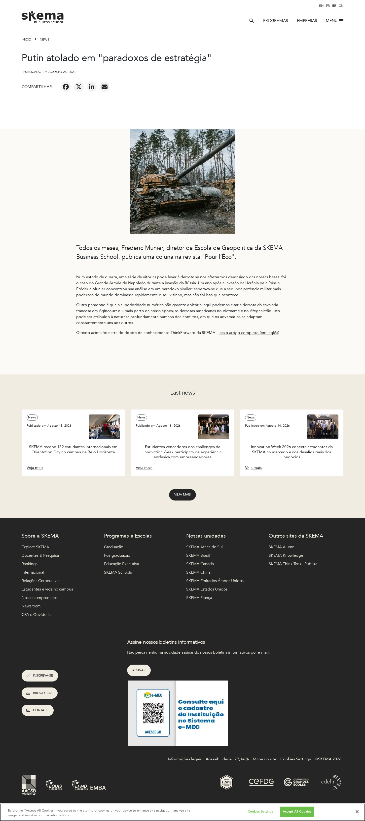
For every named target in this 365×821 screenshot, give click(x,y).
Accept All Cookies (297, 811)
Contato (40, 710)
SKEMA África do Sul (204, 547)
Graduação (113, 547)
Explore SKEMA (35, 547)
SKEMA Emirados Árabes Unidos (215, 581)
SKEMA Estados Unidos (206, 589)
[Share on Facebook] (66, 87)
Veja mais (182, 494)
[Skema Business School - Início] (43, 18)
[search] (251, 20)
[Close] (357, 811)
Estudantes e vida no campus (47, 589)
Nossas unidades (206, 536)
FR (328, 5)
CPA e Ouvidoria (36, 614)
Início (26, 39)
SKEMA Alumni (282, 547)
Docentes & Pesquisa (40, 555)
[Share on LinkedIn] (92, 87)
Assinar (139, 670)
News (44, 39)
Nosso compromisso (39, 597)
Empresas (307, 20)
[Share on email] (105, 87)
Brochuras (42, 693)
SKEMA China (198, 572)
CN (341, 5)
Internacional (33, 572)
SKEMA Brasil (198, 555)
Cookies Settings (260, 811)
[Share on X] (79, 87)
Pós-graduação (117, 555)
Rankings (29, 564)
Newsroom (31, 606)
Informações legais (185, 759)
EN (321, 5)
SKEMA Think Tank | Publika (293, 564)
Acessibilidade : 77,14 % (227, 759)
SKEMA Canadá (200, 564)
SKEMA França (199, 597)
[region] (182, 812)
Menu (331, 20)
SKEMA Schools (118, 572)
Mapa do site (264, 759)
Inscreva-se (43, 675)
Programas (275, 20)
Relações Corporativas (41, 581)
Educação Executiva (121, 564)
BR (334, 5)
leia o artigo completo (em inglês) (249, 332)
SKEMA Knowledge (286, 555)
